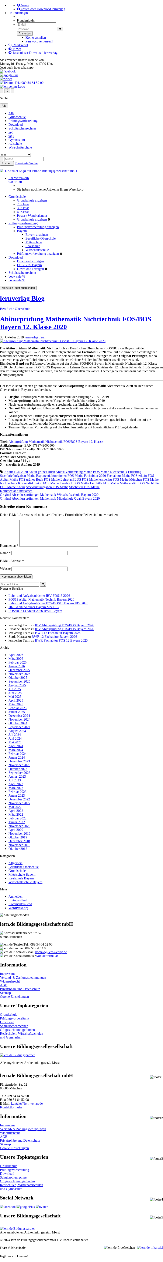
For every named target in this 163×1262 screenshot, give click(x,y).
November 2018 (19, 845)
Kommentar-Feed (20, 904)
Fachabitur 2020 (95, 475)
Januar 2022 (16, 822)
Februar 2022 (17, 818)
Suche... (7, 163)
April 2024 (15, 746)
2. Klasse (23, 204)
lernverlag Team (35, 337)
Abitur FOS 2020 (16, 472)
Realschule (32, 246)
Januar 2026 (16, 666)
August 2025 (17, 685)
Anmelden (15, 896)
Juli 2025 (14, 689)
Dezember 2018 (19, 841)
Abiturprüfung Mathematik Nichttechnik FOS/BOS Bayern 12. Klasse (55, 441)
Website (5, 568)
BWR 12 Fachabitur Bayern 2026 (57, 633)
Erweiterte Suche (26, 163)
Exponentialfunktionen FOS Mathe (59, 475)
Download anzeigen (30, 261)
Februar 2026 (17, 662)
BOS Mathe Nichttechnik (110, 472)
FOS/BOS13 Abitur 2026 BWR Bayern (35, 611)
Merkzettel (20, 45)
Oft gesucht (7, 1030)
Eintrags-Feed (17, 900)
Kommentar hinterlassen (16, 491)
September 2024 (19, 727)
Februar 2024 (17, 753)
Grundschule (17, 117)
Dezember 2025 (19, 670)
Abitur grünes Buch (41, 472)
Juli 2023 (14, 780)
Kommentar (9, 545)
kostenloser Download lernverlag (42, 9)
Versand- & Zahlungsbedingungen (23, 977)
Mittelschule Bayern (21, 874)
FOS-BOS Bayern (29, 265)
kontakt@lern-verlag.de (51, 952)
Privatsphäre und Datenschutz (20, 989)
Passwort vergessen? (39, 41)
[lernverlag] (12, 86)
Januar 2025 (16, 712)
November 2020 (19, 826)
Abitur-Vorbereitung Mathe (74, 472)
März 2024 (15, 750)
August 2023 (17, 776)
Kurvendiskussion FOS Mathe (38, 483)
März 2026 (15, 658)
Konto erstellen (35, 37)
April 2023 (15, 784)
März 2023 (15, 788)
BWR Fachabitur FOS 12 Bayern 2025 (61, 640)
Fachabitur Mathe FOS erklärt (127, 475)
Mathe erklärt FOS (132, 483)
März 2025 (15, 704)
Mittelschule (33, 242)
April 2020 (15, 829)
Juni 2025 (15, 693)
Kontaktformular (47, 956)
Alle (11, 113)
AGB (3, 985)
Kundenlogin (18, 13)
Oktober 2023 (17, 769)
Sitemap (5, 993)
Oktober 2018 (17, 848)
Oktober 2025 (17, 677)
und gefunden (25, 1030)
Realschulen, (9, 1033)
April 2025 (15, 700)
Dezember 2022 (19, 799)
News (24, 5)
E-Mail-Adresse (12, 561)
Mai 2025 (14, 696)
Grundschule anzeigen (32, 200)
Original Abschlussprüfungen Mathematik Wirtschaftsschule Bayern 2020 (49, 494)
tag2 (11, 136)
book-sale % (16, 276)
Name (5, 553)
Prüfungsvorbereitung (23, 121)
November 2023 (19, 765)
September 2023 (19, 772)
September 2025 (19, 681)
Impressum (7, 974)
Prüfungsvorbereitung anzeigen (38, 227)
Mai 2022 (14, 807)
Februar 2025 (17, 708)
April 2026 (15, 655)
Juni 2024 (15, 738)
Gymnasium (16, 140)
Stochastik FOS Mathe (84, 487)
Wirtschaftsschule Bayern (25, 882)
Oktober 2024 (17, 723)
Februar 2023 (17, 791)
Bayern (22, 231)
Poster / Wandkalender (32, 215)
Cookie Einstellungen (14, 996)
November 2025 (19, 674)
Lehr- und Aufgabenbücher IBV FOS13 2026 (39, 595)
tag (10, 132)
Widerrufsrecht (10, 981)
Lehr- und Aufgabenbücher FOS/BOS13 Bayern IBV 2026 (48, 603)
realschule (15, 143)
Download (15, 124)
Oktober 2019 (17, 837)
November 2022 (19, 803)
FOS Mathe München (127, 479)
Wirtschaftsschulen (30, 1033)
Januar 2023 (16, 795)
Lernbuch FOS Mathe (74, 483)
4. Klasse (23, 212)
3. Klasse (23, 208)
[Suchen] (43, 584)
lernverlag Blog (22, 298)
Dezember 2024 (19, 715)
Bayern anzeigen (36, 234)
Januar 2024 (16, 757)
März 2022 (15, 814)
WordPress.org (18, 908)
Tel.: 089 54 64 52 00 (29, 82)
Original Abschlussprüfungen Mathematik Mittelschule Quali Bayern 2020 (50, 498)
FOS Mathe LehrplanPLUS (62, 479)
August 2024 (17, 731)
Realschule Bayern (21, 878)
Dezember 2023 (19, 761)
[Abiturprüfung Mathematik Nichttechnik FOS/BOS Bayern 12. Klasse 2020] (52, 341)
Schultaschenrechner (22, 128)
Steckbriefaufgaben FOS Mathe (47, 487)
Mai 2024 (14, 742)
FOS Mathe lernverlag (97, 479)
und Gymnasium (11, 1037)
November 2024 (19, 719)
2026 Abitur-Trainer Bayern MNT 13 (33, 607)
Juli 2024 (14, 734)
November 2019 (19, 833)
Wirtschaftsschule (20, 147)
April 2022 (15, 810)
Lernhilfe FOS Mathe (104, 483)
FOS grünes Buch (31, 479)
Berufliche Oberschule (40, 238)
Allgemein (15, 863)
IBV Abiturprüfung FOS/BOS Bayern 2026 (64, 625)
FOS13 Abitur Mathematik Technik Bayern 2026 (41, 599)
